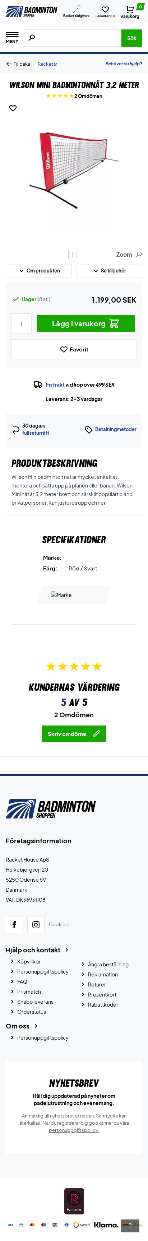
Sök (132, 38)
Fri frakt (55, 384)
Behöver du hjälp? (124, 63)
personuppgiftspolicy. (74, 1130)
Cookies (58, 924)
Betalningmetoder (116, 429)
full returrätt (35, 433)
